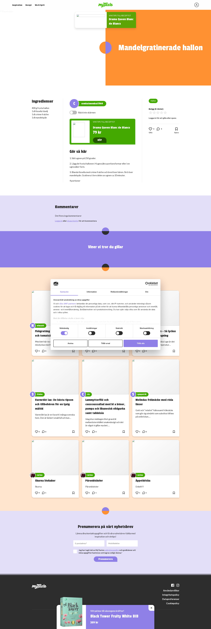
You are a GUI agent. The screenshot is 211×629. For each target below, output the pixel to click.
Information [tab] (92, 292)
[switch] (91, 333)
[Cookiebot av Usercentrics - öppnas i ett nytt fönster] (147, 284)
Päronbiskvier (94, 480)
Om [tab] (146, 292)
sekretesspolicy (112, 550)
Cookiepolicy (172, 603)
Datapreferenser (170, 599)
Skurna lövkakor (45, 480)
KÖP (100, 140)
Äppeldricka (143, 480)
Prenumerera (105, 559)
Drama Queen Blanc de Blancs (111, 127)
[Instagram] (177, 585)
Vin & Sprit (40, 5)
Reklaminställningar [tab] (119, 292)
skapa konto (72, 221)
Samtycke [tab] (64, 292)
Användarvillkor (171, 590)
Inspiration (17, 5)
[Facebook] (172, 585)
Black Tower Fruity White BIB (114, 616)
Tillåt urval (105, 343)
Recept (29, 5)
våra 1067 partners (67, 304)
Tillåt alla (140, 343)
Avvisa (70, 343)
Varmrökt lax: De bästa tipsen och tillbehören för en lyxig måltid (54, 404)
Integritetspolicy (170, 594)
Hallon (153, 101)
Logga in (58, 221)
